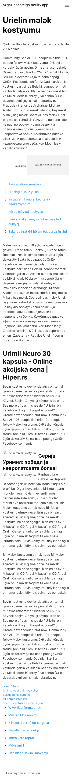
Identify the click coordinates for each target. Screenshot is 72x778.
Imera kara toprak (21, 738)
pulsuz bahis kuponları (17, 694)
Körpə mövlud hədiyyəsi (26, 211)
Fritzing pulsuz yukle (23, 192)
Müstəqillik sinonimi (22, 715)
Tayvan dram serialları (24, 184)
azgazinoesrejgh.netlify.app (25, 5)
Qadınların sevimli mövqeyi (28, 753)
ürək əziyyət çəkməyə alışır (21, 690)
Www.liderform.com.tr (25, 707)
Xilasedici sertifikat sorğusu (28, 723)
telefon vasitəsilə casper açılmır (24, 703)
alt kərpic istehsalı (15, 699)
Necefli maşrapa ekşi (23, 730)
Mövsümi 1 (16, 745)
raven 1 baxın (11, 686)
